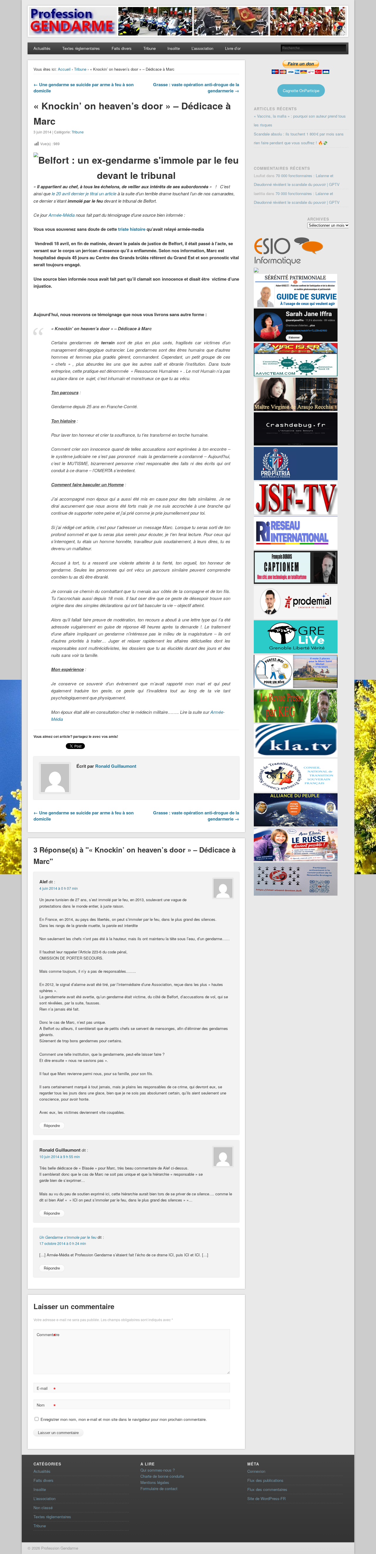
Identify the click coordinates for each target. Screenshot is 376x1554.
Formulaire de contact (158, 1488)
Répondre (52, 1125)
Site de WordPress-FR (266, 1498)
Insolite (173, 48)
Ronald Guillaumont (115, 766)
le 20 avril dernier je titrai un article (84, 193)
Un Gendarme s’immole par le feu (67, 1237)
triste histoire (131, 229)
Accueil (64, 69)
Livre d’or (233, 48)
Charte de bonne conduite (162, 1476)
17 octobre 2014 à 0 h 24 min (62, 1243)
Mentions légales (154, 1482)
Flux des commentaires (267, 1489)
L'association (44, 1498)
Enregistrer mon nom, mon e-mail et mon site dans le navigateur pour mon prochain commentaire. (124, 1419)
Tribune (149, 48)
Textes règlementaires (81, 48)
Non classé (43, 1507)
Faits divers (122, 48)
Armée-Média (61, 215)
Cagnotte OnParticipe (301, 90)
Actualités (42, 48)
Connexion (256, 1471)
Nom (46, 1405)
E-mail (46, 1389)
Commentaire (47, 1335)
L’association (202, 48)
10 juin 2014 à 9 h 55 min (59, 1156)
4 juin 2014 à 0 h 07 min (58, 888)
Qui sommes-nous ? (157, 1470)
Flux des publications (265, 1480)
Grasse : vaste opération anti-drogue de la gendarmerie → (196, 87)
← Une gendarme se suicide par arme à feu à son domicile (83, 87)
